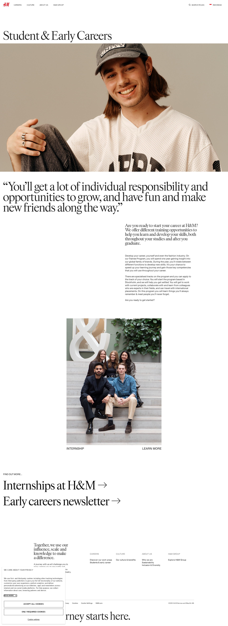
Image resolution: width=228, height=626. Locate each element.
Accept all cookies (33, 604)
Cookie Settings (86, 603)
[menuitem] (18, 4)
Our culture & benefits (126, 560)
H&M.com (99, 603)
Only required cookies (33, 612)
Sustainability (148, 562)
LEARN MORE (152, 448)
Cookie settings (34, 619)
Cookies (75, 603)
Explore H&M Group (177, 560)
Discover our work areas (101, 560)
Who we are (147, 560)
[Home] (6, 5)
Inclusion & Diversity (151, 565)
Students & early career (100, 562)
